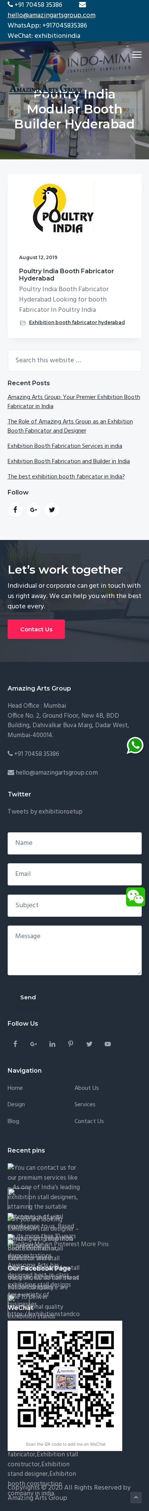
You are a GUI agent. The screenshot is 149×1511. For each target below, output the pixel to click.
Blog (13, 1122)
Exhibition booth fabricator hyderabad (77, 322)
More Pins (95, 1244)
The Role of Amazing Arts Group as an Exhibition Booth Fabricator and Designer (70, 426)
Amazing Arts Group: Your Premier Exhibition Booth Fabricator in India (74, 402)
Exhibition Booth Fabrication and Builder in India (69, 462)
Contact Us (36, 629)
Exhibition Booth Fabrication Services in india (65, 446)
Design (16, 1105)
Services (85, 1105)
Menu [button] (128, 54)
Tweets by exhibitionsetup (45, 812)
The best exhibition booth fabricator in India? (66, 477)
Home (15, 1088)
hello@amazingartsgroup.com (52, 15)
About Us (86, 1088)
